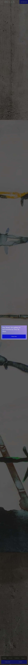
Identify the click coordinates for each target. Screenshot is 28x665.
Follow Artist (14, 336)
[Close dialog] (25, 327)
